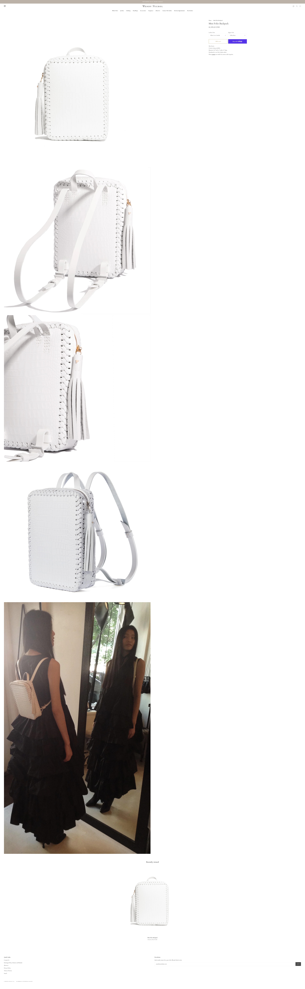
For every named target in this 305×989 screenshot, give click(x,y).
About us (6, 965)
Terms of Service (8, 970)
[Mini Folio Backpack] (152, 900)
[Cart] (300, 6)
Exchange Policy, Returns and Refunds (13, 963)
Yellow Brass (232, 35)
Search (5, 973)
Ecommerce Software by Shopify (24, 981)
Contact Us (6, 960)
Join (298, 964)
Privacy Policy (7, 968)
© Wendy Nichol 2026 (9, 981)
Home (210, 20)
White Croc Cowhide (215, 35)
